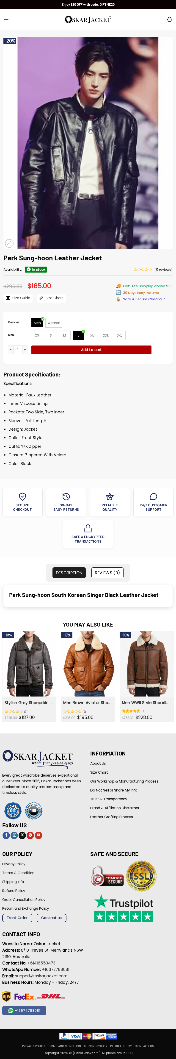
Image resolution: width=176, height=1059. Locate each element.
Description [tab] (69, 573)
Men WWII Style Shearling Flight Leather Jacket (146, 702)
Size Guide (20, 297)
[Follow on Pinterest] (30, 835)
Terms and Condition (64, 1046)
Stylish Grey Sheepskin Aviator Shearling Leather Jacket (29, 702)
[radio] (37, 322)
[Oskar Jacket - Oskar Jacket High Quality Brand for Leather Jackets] (88, 20)
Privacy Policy (33, 1046)
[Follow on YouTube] (38, 835)
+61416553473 (41, 963)
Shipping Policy (95, 1046)
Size (11, 334)
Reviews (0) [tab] (107, 573)
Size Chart (54, 297)
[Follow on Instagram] (14, 835)
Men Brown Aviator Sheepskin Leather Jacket (87, 702)
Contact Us (144, 1046)
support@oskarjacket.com (41, 976)
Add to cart (91, 349)
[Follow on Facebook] (6, 835)
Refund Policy (121, 1046)
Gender (13, 322)
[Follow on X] (22, 835)
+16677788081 (55, 969)
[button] (6, 19)
